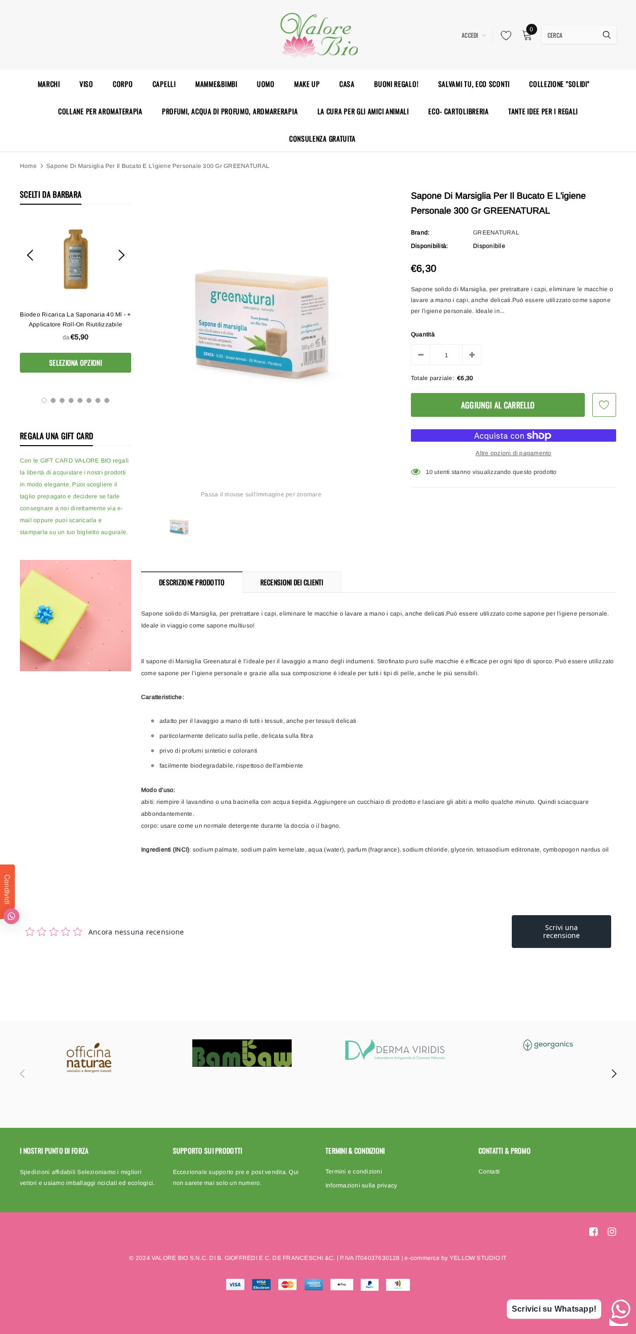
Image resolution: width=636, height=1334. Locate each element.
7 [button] (97, 400)
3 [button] (62, 400)
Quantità (423, 334)
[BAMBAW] (242, 1053)
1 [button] (44, 400)
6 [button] (88, 400)
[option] (75, 296)
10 (429, 472)
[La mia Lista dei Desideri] (503, 35)
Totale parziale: (432, 378)
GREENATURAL (496, 232)
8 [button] (106, 400)
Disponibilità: (429, 245)
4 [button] (71, 400)
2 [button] (53, 400)
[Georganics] (548, 1045)
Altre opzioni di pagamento (513, 453)
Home (28, 165)
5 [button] (80, 400)
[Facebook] (593, 1231)
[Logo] (317, 33)
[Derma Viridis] (395, 1049)
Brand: (420, 232)
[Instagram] (612, 1231)
